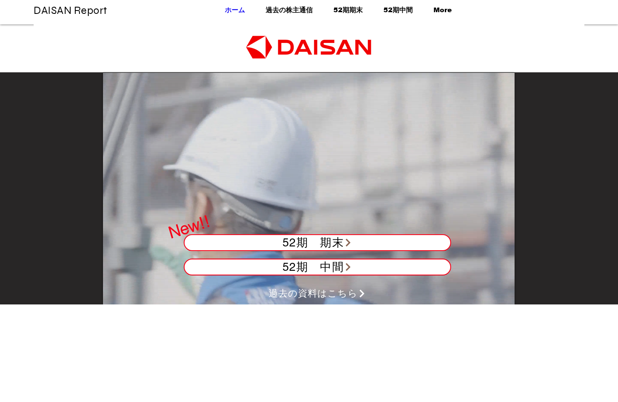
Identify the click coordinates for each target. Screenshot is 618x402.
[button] (344, 9)
